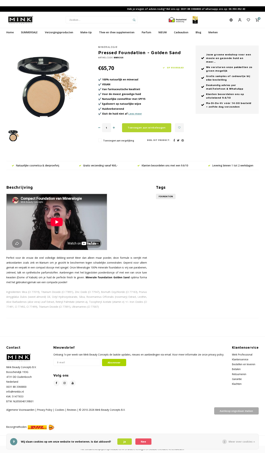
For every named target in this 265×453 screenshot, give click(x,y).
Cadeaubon (181, 32)
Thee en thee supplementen (116, 32)
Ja (124, 441)
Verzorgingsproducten (59, 32)
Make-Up (86, 32)
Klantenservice (240, 359)
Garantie (237, 379)
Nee (143, 441)
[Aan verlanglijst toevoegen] (179, 127)
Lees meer (135, 113)
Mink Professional (242, 354)
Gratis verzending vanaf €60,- (100, 165)
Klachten (237, 384)
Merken (213, 32)
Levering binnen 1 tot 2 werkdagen (232, 165)
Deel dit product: (158, 140)
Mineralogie (108, 47)
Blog (198, 32)
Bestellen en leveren (243, 364)
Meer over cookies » (242, 441)
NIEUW (162, 32)
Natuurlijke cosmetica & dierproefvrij (37, 165)
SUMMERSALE (29, 32)
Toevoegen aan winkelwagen (147, 127)
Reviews (71, 409)
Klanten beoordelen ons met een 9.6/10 (165, 165)
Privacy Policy (44, 409)
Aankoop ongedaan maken (236, 411)
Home (10, 32)
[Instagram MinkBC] (64, 383)
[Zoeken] (134, 19)
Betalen (236, 369)
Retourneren (239, 374)
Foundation (166, 196)
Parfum (146, 32)
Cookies (59, 409)
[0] (257, 20)
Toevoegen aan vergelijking (118, 140)
